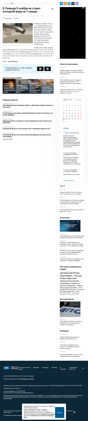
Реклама (54, 367)
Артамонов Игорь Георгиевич (70, 274)
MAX (32, 379)
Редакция (45, 367)
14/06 (61, 342)
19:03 (64, 334)
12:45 (64, 67)
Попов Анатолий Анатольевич (73, 294)
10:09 (64, 206)
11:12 (64, 197)
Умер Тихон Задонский (72, 133)
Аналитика (65, 217)
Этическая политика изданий (24, 368)
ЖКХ (12, 3)
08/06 (61, 319)
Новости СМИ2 (8, 139)
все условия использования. (46, 414)
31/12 (61, 351)
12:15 (64, 351)
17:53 (64, 319)
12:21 (64, 189)
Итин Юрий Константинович (71, 288)
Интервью (64, 331)
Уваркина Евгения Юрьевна (70, 284)
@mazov (25, 379)
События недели (68, 180)
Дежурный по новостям (73, 368)
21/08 (61, 257)
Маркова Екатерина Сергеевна (69, 282)
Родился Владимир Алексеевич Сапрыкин (70, 170)
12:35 (64, 86)
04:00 (64, 234)
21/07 (61, 334)
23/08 (61, 189)
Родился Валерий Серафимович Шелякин (70, 153)
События (66, 128)
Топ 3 (62, 186)
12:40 (64, 77)
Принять (59, 412)
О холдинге (63, 368)
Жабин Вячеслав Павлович (69, 292)
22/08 (61, 206)
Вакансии (36, 367)
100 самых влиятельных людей (70, 267)
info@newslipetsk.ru (27, 393)
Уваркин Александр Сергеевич (71, 286)
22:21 (64, 342)
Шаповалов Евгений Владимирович (72, 290)
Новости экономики (69, 64)
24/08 (61, 67)
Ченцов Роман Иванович (70, 277)
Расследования (67, 299)
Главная (6, 3)
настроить (34, 415)
